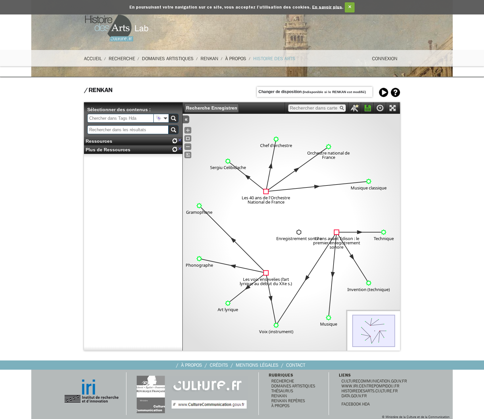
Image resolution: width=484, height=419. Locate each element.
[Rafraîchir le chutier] (174, 141)
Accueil (93, 58)
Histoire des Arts (274, 58)
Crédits (219, 365)
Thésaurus (282, 390)
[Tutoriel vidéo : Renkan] (383, 92)
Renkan (209, 58)
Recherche (122, 58)
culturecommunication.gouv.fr (374, 381)
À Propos (235, 58)
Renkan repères (288, 400)
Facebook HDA (355, 404)
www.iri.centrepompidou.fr (370, 385)
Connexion (384, 58)
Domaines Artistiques (168, 58)
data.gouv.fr (354, 395)
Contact (295, 365)
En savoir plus (327, 7)
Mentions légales (257, 365)
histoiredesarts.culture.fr (369, 390)
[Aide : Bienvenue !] (395, 92)
